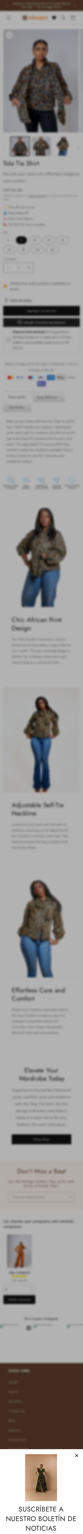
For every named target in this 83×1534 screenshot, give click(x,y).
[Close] (77, 1455)
